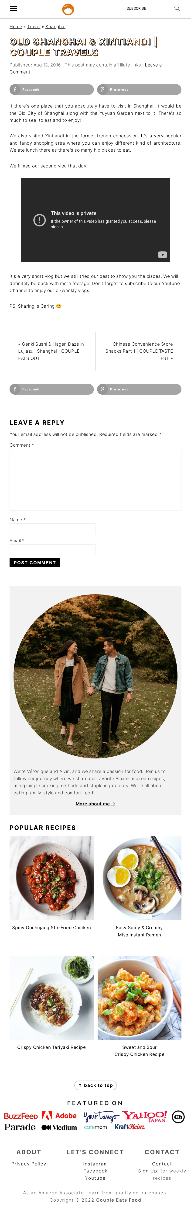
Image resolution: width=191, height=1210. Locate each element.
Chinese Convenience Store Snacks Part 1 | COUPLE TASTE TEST (139, 351)
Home (16, 26)
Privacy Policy (28, 1164)
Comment (22, 445)
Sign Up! (148, 1171)
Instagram (95, 1164)
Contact (162, 1164)
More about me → (96, 804)
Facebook (95, 1171)
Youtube (95, 1178)
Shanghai (55, 26)
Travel (34, 26)
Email (17, 540)
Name (18, 519)
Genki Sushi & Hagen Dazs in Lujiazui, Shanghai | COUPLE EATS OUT (51, 351)
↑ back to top (95, 1085)
